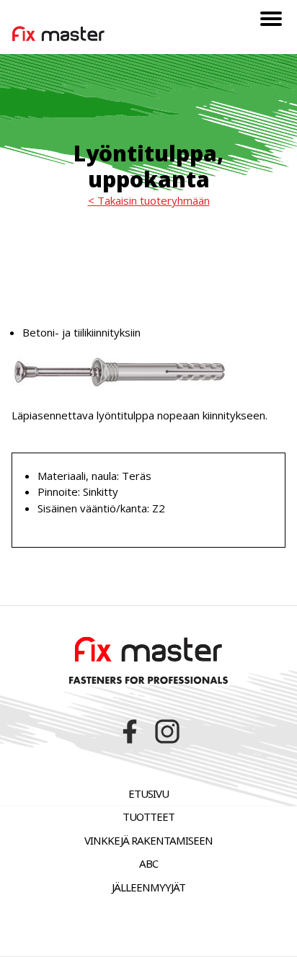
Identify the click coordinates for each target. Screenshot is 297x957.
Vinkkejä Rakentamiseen (148, 840)
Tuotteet (148, 816)
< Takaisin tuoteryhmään (149, 200)
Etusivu (148, 793)
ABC (148, 863)
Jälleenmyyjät (148, 887)
